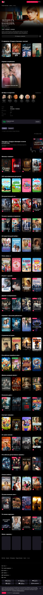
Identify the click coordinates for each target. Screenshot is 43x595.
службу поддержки (16, 592)
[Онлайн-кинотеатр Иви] (3, 2)
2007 (4, 27)
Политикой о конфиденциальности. (18, 590)
